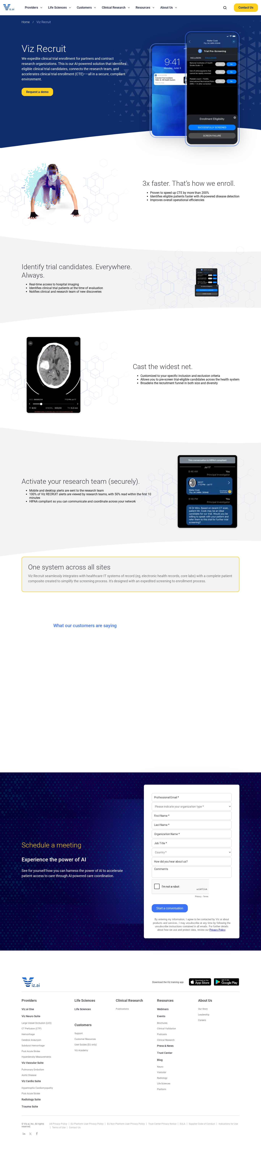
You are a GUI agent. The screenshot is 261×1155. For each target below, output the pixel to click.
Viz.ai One (28, 1009)
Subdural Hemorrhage (33, 1045)
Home (26, 22)
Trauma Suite (30, 1106)
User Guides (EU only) (86, 1044)
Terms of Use (59, 1127)
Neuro (160, 1066)
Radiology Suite (31, 1099)
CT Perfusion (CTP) (31, 1028)
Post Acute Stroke (31, 1051)
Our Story (203, 1009)
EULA (183, 1124)
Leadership (203, 1014)
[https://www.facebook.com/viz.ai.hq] (37, 1133)
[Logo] (12, 7)
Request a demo (37, 92)
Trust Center (164, 1052)
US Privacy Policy (58, 1124)
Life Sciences (83, 1009)
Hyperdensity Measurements (36, 1057)
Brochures (162, 1023)
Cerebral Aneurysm (31, 1040)
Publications (122, 1009)
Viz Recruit (43, 22)
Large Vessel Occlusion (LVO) (36, 1023)
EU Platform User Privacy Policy (87, 1124)
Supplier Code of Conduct (202, 1124)
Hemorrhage (28, 1034)
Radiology (162, 1078)
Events (161, 1016)
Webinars (163, 1009)
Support (79, 1033)
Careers (202, 1020)
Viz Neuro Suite (31, 1016)
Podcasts (162, 1034)
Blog (160, 1059)
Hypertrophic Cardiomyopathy (37, 1088)
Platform (161, 1089)
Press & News (165, 1045)
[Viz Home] (31, 982)
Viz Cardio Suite (31, 1081)
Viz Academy (81, 1050)
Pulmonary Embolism (33, 1069)
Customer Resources (85, 1039)
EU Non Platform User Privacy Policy (126, 1124)
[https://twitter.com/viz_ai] (30, 1133)
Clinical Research (166, 1040)
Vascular (161, 1072)
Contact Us (245, 7)
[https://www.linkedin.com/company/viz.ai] (24, 1133)
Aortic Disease (29, 1075)
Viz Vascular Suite (33, 1062)
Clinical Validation (166, 1028)
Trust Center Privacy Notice (162, 1124)
